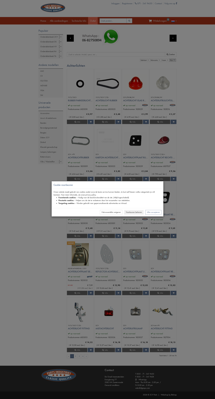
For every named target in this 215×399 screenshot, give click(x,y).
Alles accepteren (153, 212)
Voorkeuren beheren (134, 212)
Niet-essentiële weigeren (111, 212)
